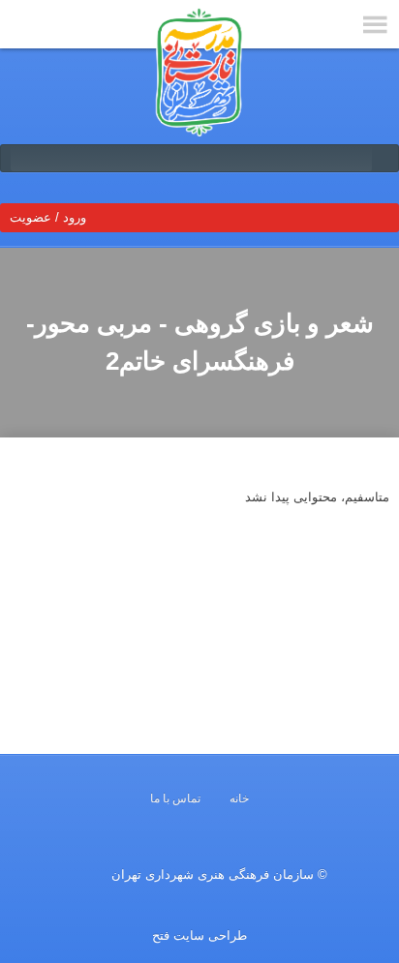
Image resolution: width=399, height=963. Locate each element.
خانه (239, 798)
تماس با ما (175, 798)
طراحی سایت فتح (199, 935)
